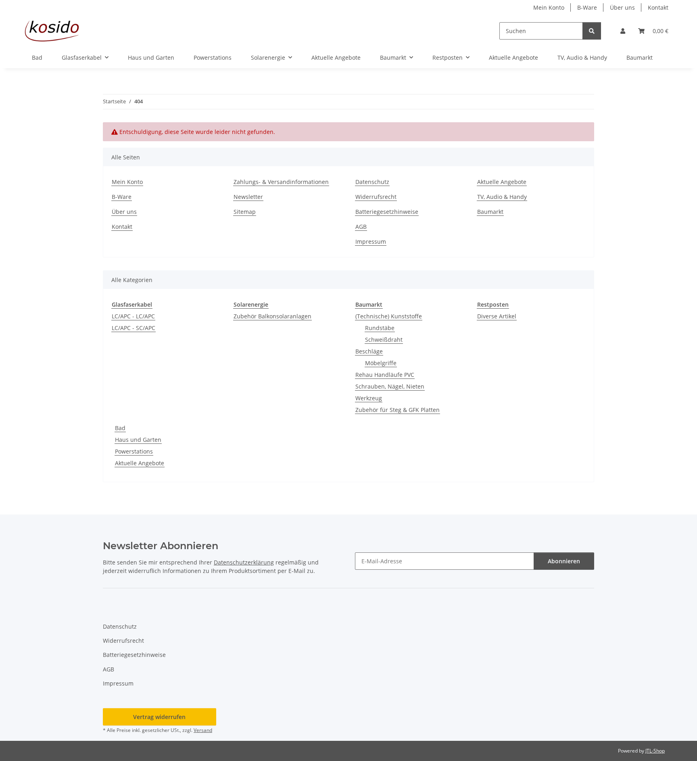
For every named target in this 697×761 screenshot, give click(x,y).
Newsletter (248, 197)
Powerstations (134, 451)
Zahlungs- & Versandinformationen (281, 182)
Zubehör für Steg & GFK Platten (397, 410)
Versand (203, 730)
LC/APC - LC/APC (133, 316)
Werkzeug (368, 398)
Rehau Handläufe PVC (384, 374)
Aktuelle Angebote (513, 57)
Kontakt (658, 7)
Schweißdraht (384, 339)
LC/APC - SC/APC (133, 328)
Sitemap (245, 211)
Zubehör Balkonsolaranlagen (272, 316)
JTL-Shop (655, 750)
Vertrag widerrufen (159, 717)
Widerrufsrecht (375, 197)
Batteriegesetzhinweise (386, 211)
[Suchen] (591, 31)
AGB (361, 226)
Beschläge (369, 351)
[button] (623, 31)
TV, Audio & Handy (582, 57)
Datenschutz (372, 182)
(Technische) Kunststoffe (388, 316)
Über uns (622, 7)
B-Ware (587, 7)
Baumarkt (639, 57)
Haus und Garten (138, 439)
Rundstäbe (379, 328)
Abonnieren (564, 561)
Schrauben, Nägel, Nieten (389, 386)
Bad (120, 428)
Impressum (370, 241)
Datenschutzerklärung (244, 562)
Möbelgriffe (380, 363)
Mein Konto (548, 7)
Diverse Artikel (496, 316)
